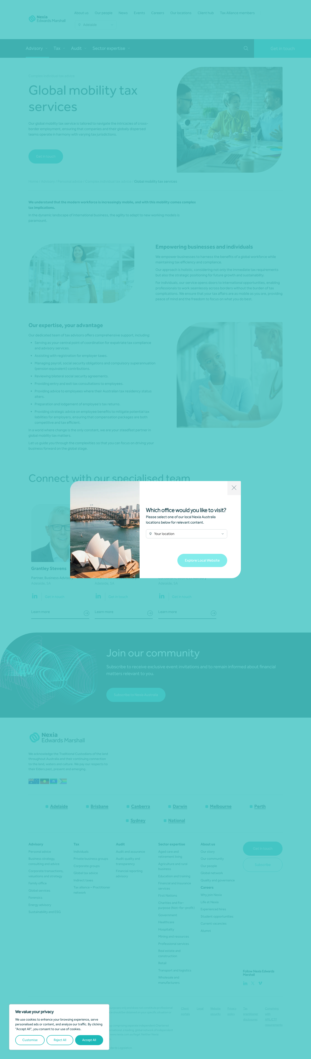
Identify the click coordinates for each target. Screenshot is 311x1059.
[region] (59, 1027)
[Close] (234, 488)
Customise (30, 1040)
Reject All (60, 1040)
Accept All (89, 1040)
